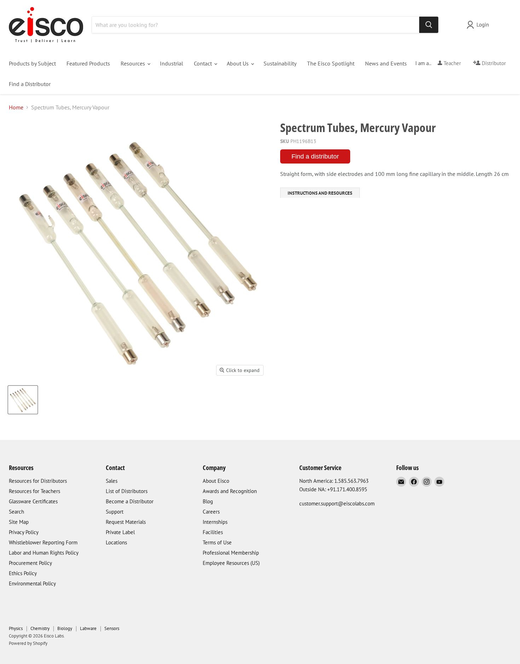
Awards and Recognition (230, 491)
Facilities (213, 532)
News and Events (386, 63)
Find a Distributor (30, 83)
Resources (133, 63)
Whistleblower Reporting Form (43, 542)
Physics (16, 628)
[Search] (428, 25)
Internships (215, 522)
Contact (203, 63)
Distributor (493, 63)
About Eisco (216, 480)
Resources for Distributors (38, 480)
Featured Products (88, 63)
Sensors (111, 628)
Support (114, 511)
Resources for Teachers (34, 491)
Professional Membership (231, 552)
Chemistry (40, 628)
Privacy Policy (24, 532)
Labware (88, 628)
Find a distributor (315, 156)
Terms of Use (217, 542)
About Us (238, 63)
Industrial (171, 63)
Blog (208, 501)
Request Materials (126, 522)
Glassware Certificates (33, 501)
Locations (116, 542)
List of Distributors (127, 491)
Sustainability (280, 63)
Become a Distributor (130, 501)
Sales (111, 480)
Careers (211, 511)
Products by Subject (32, 63)
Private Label (120, 532)
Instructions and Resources (320, 193)
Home (16, 107)
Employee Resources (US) (231, 563)
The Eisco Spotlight (330, 63)
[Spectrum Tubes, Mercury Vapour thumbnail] (22, 400)
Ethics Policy (23, 573)
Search (16, 511)
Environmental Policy (32, 583)
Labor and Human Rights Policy (44, 552)
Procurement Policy (30, 563)
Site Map (19, 522)
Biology (64, 628)
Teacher (451, 63)
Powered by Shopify (28, 643)
